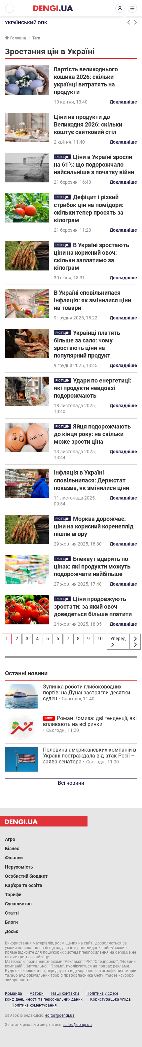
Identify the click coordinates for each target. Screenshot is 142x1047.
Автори (37, 993)
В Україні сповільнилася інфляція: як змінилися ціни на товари (92, 300)
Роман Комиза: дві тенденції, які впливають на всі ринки (90, 721)
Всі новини (71, 783)
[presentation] (128, 22)
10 (100, 638)
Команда (13, 993)
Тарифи (13, 894)
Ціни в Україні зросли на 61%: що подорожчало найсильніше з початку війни (94, 164)
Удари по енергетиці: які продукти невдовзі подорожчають (92, 388)
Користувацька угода (110, 999)
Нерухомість (19, 867)
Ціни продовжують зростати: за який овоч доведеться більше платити (93, 606)
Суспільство (18, 903)
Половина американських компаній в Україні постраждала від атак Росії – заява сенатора (89, 756)
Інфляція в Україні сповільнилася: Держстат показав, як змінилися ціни (91, 480)
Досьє (11, 931)
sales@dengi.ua (77, 1024)
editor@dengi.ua (60, 1015)
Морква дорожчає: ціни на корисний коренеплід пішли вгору (93, 526)
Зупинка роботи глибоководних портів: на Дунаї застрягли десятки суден (86, 693)
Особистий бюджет (26, 876)
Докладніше (123, 102)
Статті (12, 913)
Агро (10, 839)
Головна (18, 38)
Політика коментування (34, 1005)
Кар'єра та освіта (23, 885)
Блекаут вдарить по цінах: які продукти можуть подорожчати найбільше (92, 566)
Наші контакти (65, 993)
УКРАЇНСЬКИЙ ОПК (26, 22)
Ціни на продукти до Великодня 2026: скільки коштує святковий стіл (88, 124)
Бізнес (12, 848)
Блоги (11, 922)
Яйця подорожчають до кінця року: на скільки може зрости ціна (92, 434)
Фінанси (14, 857)
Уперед (117, 638)
